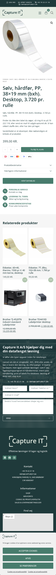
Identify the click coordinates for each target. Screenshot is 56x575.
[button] (40, 13)
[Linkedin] (5, 458)
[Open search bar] (52, 12)
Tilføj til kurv (37, 149)
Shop (11, 79)
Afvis (28, 558)
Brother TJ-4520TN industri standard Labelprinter (12, 322)
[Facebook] (9, 458)
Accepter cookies (28, 550)
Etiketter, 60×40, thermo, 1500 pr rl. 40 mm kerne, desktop (14, 270)
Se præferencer (28, 565)
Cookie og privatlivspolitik (17, 572)
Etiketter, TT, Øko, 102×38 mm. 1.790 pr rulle (39, 270)
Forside (5, 79)
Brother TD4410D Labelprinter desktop (39, 320)
